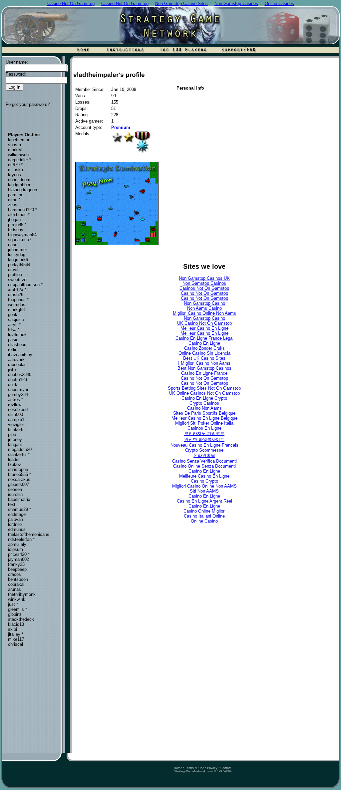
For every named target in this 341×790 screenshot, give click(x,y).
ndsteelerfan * (21, 539)
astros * (15, 399)
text (11, 504)
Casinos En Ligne (204, 428)
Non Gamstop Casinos (204, 283)
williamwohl (19, 154)
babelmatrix (19, 499)
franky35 (16, 564)
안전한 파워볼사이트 (204, 439)
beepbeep (17, 569)
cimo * (14, 199)
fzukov (14, 464)
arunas (14, 589)
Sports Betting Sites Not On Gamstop (204, 388)
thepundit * (18, 299)
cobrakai (16, 584)
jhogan (14, 219)
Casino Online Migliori (204, 511)
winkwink (16, 599)
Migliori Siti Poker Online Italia (204, 423)
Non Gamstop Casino (204, 303)
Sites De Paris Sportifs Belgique (204, 413)
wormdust (17, 304)
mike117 (16, 639)
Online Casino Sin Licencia (204, 353)
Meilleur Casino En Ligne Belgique (204, 418)
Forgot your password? (28, 104)
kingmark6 (18, 259)
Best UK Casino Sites (204, 358)
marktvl (15, 149)
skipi (12, 629)
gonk (12, 314)
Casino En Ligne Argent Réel (204, 501)
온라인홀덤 (204, 455)
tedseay (15, 229)
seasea (15, 489)
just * (13, 604)
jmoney (15, 439)
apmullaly (17, 544)
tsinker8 (15, 429)
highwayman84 (22, 234)
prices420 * (19, 554)
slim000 (15, 414)
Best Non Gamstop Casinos (204, 368)
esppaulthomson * (25, 284)
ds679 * (15, 164)
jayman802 (18, 559)
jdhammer (17, 249)
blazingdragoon (22, 189)
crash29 (15, 294)
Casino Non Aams (204, 408)
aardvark (16, 359)
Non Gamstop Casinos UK (204, 278)
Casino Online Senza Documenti (204, 466)
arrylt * (14, 324)
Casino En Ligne (204, 343)
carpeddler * (19, 159)
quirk (12, 384)
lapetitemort (19, 139)
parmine (15, 194)
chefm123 (17, 379)
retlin (12, 349)
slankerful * (19, 454)
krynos (14, 174)
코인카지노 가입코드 (204, 433)
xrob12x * (17, 289)
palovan (15, 519)
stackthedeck (21, 619)
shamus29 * (19, 509)
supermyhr (18, 389)
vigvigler (16, 424)
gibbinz (15, 614)
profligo (15, 274)
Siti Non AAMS (204, 491)
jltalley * (15, 634)
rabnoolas (17, 364)
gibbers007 (18, 484)
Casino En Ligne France (204, 373)
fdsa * (13, 329)
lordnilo (15, 524)
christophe (18, 469)
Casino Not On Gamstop (204, 293)
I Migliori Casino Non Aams (204, 363)
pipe (12, 434)
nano (12, 244)
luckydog (16, 254)
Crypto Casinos (204, 403)
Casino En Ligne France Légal (204, 338)
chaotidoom (19, 179)
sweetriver (18, 279)
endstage (17, 514)
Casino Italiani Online (204, 516)
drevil (13, 269)
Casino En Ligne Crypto (204, 398)
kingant (15, 444)
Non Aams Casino (204, 308)
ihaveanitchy (20, 354)
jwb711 (14, 369)
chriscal (15, 644)
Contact (225, 768)
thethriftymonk (22, 594)
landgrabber (19, 184)
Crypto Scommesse (204, 450)
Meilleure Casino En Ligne (204, 476)
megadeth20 (20, 449)
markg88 (16, 309)
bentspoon (18, 579)
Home (178, 768)
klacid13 (16, 624)
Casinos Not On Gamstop (204, 288)
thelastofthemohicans (28, 534)
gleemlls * (17, 609)
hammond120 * (22, 209)
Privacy (212, 768)
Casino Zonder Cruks (204, 348)
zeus (12, 204)
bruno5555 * (19, 474)
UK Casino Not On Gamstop (204, 323)
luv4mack (17, 334)
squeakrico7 (19, 239)
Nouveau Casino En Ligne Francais (204, 445)
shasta (14, 144)
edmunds (17, 529)
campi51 (16, 419)
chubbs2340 (19, 374)
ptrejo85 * (17, 224)
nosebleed (18, 409)
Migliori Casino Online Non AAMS (204, 486)
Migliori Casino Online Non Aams (204, 313)
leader (14, 459)
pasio (13, 339)
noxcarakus (19, 479)
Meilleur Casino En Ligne (204, 328)
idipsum (15, 549)
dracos (14, 574)
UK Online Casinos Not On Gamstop (204, 393)
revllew (14, 404)
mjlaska (15, 169)
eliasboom (18, 344)
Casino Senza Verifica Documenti (204, 461)
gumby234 (18, 394)
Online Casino (204, 521)
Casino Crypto (204, 481)
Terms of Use (194, 768)
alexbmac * (19, 214)
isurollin (15, 494)
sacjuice (16, 319)
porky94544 (19, 264)
